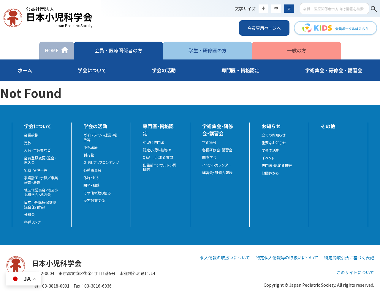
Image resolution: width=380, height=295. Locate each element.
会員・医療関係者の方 (118, 50)
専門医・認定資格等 (277, 165)
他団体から (270, 173)
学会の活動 (270, 150)
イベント (268, 158)
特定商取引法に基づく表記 (349, 258)
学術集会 (209, 142)
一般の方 (296, 50)
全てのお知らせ (274, 135)
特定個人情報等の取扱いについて (287, 258)
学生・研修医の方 (208, 50)
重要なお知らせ (274, 142)
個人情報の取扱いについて (225, 258)
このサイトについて (355, 272)
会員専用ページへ (264, 28)
